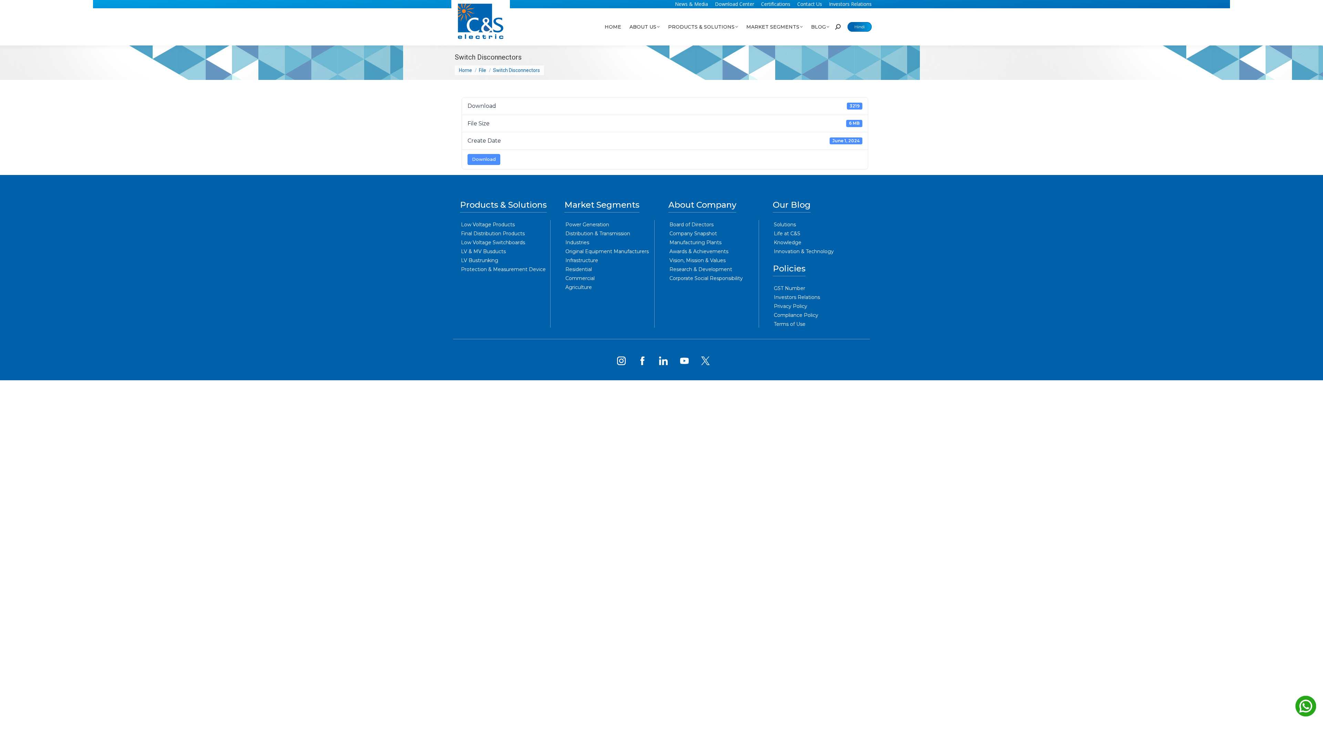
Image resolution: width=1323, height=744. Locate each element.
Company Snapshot (693, 233)
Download (484, 159)
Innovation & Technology (804, 251)
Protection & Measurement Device (503, 269)
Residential (578, 269)
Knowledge (787, 242)
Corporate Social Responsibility (706, 278)
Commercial (580, 278)
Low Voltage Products (488, 224)
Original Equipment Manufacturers (607, 251)
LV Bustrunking (479, 260)
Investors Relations (797, 297)
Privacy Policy (790, 306)
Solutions (785, 224)
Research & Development (700, 269)
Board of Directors (691, 224)
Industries (577, 242)
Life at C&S (787, 233)
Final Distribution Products (493, 233)
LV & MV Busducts (483, 251)
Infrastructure (581, 260)
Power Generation (587, 224)
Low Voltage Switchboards (493, 242)
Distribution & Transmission (597, 233)
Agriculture (578, 287)
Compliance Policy (796, 315)
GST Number (789, 288)
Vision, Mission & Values (697, 260)
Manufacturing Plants (695, 242)
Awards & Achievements (698, 251)
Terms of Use (790, 324)
